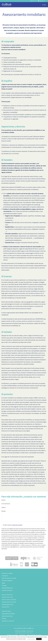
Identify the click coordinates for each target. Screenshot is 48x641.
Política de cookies (29, 632)
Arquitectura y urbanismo (8, 621)
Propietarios (5, 576)
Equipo (3, 583)
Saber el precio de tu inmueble (9, 578)
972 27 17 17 (34, 1)
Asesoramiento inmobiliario (8, 613)
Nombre (3, 500)
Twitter (32, 628)
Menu (45, 5)
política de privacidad (17, 525)
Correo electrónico (5, 504)
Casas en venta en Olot (7, 597)
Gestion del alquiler (6, 611)
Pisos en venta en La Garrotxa (9, 599)
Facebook (27, 628)
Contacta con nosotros (7, 590)
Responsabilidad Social (7, 588)
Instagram (17, 628)
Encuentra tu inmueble (7, 573)
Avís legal (16, 632)
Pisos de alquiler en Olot (7, 604)
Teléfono (3, 507)
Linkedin (22, 628)
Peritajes (4, 618)
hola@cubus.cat (42, 1)
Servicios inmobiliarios (7, 580)
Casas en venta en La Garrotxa (9, 602)
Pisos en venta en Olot (7, 595)
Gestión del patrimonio (7, 616)
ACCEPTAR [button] (39, 639)
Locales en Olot (5, 607)
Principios (4, 585)
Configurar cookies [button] (31, 639)
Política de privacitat (22, 632)
